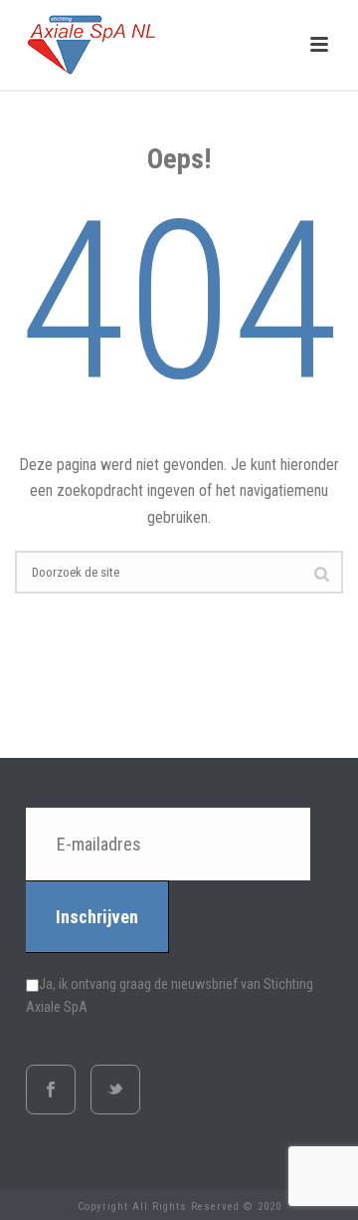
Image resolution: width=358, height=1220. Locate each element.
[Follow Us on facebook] (51, 1089)
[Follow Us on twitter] (115, 1089)
